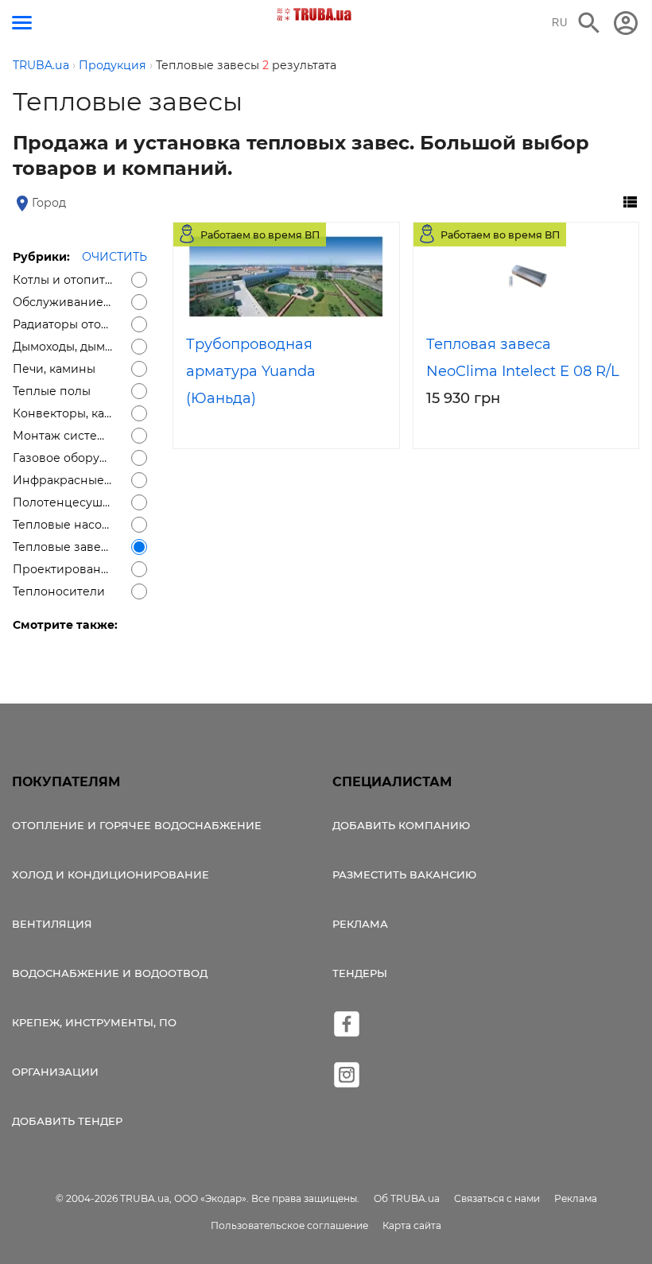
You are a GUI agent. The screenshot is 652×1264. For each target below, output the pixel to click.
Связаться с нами (497, 1198)
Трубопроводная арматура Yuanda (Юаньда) (251, 371)
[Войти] (625, 23)
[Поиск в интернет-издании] (589, 23)
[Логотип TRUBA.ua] (314, 14)
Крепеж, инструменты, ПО (94, 1022)
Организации (55, 1071)
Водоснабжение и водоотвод (110, 973)
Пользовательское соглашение (289, 1225)
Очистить (114, 257)
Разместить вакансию (404, 874)
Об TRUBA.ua (407, 1198)
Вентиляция (52, 923)
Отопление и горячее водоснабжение (137, 825)
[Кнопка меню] (22, 22)
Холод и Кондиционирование (110, 874)
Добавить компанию (401, 825)
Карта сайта (411, 1225)
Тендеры (359, 973)
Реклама (360, 923)
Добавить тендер (67, 1121)
